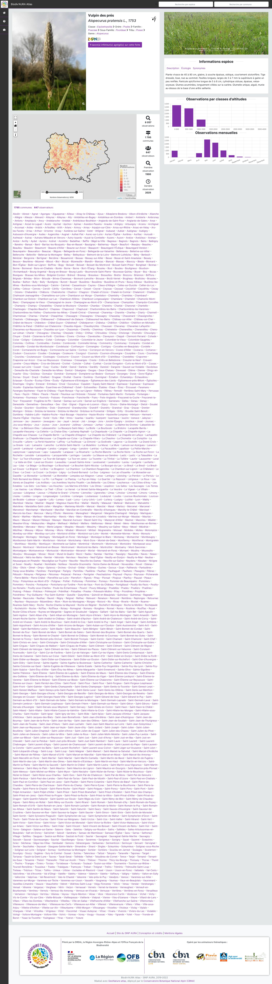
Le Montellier (61, 475)
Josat (140, 421)
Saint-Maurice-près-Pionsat (142, 768)
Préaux (27, 591)
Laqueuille (55, 451)
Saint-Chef (149, 639)
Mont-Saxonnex (136, 547)
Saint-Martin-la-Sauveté (45, 764)
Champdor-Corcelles (147, 302)
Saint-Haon (121, 707)
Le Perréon (135, 475)
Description (173, 68)
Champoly (20, 305)
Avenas (152, 237)
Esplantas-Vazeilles (33, 387)
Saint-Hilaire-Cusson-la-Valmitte (61, 710)
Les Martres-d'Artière (76, 485)
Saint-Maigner (76, 751)
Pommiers (144, 581)
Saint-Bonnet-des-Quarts (130, 632)
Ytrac (60, 917)
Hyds (54, 417)
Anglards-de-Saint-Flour (111, 220)
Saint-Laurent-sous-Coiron (96, 747)
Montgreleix (152, 540)
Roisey (64, 608)
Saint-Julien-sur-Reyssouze (48, 737)
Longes (37, 496)
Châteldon (40, 322)
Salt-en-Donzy (34, 832)
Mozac (42, 554)
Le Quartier (104, 479)
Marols (62, 516)
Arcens (142, 224)
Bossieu (101, 268)
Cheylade (68, 332)
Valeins (72, 873)
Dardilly (94, 366)
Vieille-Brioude (53, 897)
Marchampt (32, 509)
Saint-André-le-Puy (98, 622)
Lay (15, 465)
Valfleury (114, 873)
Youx (137, 914)
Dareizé (104, 366)
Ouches (102, 567)
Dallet (64, 366)
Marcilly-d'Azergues (104, 509)
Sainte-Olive (124, 669)
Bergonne (29, 258)
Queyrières (83, 594)
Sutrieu (77, 853)
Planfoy (128, 577)
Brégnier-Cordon (56, 275)
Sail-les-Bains (117, 611)
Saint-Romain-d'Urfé (24, 805)
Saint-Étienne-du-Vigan (93, 676)
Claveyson (108, 336)
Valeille (62, 873)
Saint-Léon (149, 747)
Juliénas (76, 424)
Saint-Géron (126, 703)
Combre (56, 343)
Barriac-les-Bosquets (53, 244)
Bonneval (27, 268)
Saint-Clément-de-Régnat (138, 645)
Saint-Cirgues (20, 645)
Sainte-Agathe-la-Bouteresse (75, 662)
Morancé (81, 550)
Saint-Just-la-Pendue (36, 741)
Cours (141, 353)
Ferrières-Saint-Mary (135, 390)
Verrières (116, 890)
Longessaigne (50, 496)
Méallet (152, 519)
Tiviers (39, 863)
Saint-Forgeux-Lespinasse (138, 683)
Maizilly (95, 502)
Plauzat (138, 577)
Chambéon (100, 295)
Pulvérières (19, 594)
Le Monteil (45, 475)
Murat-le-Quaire (65, 554)
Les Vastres (21, 489)
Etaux (112, 387)
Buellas (16, 281)
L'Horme (74, 492)
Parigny (67, 571)
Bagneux (112, 241)
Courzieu (19, 356)
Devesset (121, 370)
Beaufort (124, 244)
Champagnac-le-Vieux (33, 302)
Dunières (88, 377)
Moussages (30, 554)
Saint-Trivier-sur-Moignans (64, 819)
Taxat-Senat (65, 856)
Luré (99, 499)
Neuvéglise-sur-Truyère (54, 560)
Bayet (114, 244)
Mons (136, 533)
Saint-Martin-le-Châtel (73, 764)
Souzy (28, 853)
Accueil (111, 933)
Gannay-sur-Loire (73, 400)
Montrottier (106, 547)
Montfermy (124, 540)
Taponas (135, 853)
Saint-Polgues (94, 788)
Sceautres (147, 839)
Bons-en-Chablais (43, 268)
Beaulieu (146, 244)
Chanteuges (19, 309)
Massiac (135, 516)
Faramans (144, 387)
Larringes (75, 455)
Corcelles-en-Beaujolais (126, 346)
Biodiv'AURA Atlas (21, 4)
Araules (108, 224)
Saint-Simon (102, 812)
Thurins (18, 863)
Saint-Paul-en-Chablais (142, 778)
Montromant (68, 547)
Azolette (63, 241)
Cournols (93, 353)
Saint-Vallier (116, 819)
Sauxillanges (68, 839)
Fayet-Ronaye (65, 390)
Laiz (27, 445)
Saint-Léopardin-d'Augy (25, 751)
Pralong (17, 591)
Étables (103, 387)
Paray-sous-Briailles (23, 571)
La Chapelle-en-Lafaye (131, 434)
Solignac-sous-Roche (147, 846)
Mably (146, 499)
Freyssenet (26, 400)
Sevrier (16, 846)
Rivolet (134, 601)
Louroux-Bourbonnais (135, 496)
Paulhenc (127, 571)
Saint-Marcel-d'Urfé (53, 754)
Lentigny (110, 475)
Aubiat (120, 230)
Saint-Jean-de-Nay (61, 720)
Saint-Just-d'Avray (101, 737)
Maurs (16, 519)
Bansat (28, 244)
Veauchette (52, 883)
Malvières (18, 506)
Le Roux (145, 479)
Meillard (74, 523)
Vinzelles (112, 907)
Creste (92, 360)
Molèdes (128, 530)
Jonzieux (129, 421)
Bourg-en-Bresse (58, 271)
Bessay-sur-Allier (94, 258)
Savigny (116, 839)
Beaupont (93, 247)
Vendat (135, 883)
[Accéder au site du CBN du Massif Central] (181, 956)
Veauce (39, 883)
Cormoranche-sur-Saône (63, 349)
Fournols (44, 397)
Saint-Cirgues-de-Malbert (44, 645)
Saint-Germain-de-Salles (53, 700)
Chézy (79, 332)
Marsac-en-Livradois (95, 516)
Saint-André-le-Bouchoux (48, 622)
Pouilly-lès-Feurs (139, 584)
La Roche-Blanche (101, 451)
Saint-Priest (63, 792)
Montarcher (133, 537)
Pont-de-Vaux (85, 584)
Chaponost (68, 309)
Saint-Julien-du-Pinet (142, 730)
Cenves (36, 288)
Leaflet (119, 198)
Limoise (121, 492)
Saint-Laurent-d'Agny (39, 744)
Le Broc (44, 468)
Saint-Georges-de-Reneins (130, 693)
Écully (56, 380)
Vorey (81, 914)
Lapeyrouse (19, 451)
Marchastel (46, 509)
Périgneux (41, 574)
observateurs (43, 207)
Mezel (133, 526)
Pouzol (83, 588)
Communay (120, 343)
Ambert (129, 217)
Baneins (19, 244)
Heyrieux (36, 417)
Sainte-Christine (143, 662)
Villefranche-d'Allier (100, 900)
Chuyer (17, 336)
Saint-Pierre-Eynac (94, 785)
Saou (127, 832)
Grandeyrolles (79, 407)
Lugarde (42, 499)
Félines (108, 390)
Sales (68, 829)
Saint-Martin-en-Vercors (133, 761)
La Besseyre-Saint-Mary (71, 428)
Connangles (92, 346)
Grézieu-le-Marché (68, 411)
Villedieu (65, 900)
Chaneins (107, 305)
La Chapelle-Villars (90, 438)
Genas (134, 400)
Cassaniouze (79, 285)
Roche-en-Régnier (87, 605)
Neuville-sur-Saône (113, 560)
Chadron (72, 292)
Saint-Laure (114, 741)
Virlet (61, 911)
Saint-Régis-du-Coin (89, 798)
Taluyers (111, 853)
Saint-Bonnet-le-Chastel (46, 635)
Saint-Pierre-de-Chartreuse (40, 785)
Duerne (77, 377)
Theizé (40, 860)
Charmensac (19, 315)
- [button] (15, 129)
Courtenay (152, 353)
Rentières (126, 598)
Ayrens (43, 241)
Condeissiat (62, 346)
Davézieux (152, 366)
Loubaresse (91, 496)
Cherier (30, 332)
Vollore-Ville (50, 914)
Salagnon (26, 829)
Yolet (129, 914)
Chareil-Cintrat (78, 312)
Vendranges (147, 883)
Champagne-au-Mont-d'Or (88, 302)
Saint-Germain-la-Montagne (83, 700)
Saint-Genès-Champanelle (58, 686)
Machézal (18, 502)
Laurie (133, 458)
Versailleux (152, 890)
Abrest (25, 213)
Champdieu (127, 302)
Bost (110, 268)
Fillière (35, 394)
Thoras (145, 860)
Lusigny (118, 499)
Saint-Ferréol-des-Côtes (48, 683)
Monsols (145, 533)
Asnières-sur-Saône (74, 230)
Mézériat (143, 526)
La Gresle (18, 445)
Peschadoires (103, 574)
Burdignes (52, 281)
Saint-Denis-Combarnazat (130, 652)
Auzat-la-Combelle (94, 237)
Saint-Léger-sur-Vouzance (127, 747)
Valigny (125, 873)
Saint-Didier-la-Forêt (146, 656)
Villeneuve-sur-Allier (84, 904)
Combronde (69, 343)
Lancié (16, 448)
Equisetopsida (104, 26)
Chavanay (119, 326)
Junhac (99, 424)
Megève (51, 523)
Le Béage (32, 465)
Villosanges (99, 907)
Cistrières (59, 336)
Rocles (32, 608)
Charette (119, 312)
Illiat (62, 417)
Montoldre (125, 543)
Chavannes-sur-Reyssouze (27, 329)
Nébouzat (18, 557)
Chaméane (116, 298)
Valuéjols (113, 877)
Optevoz (50, 567)
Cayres (92, 285)
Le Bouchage (46, 465)
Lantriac (94, 448)
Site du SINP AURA (127, 933)
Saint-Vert (146, 819)
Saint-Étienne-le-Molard (37, 679)
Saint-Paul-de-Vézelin (93, 778)
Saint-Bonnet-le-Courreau (104, 635)
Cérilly (55, 288)
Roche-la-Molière (133, 605)
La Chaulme (108, 438)
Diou (25, 373)
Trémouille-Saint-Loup (137, 866)
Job (83, 421)
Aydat (34, 241)
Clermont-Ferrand (136, 336)
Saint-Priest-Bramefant (84, 792)
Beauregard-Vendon (136, 247)
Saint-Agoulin (145, 611)
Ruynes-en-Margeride (49, 611)
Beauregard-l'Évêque (112, 247)
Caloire (55, 285)
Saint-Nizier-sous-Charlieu (46, 775)
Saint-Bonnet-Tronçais (76, 639)
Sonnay (52, 849)
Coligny (25, 339)
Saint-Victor (19, 822)
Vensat (16, 887)
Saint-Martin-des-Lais (24, 761)
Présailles (76, 591)
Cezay (154, 288)
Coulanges (54, 353)
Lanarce (151, 445)
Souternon (150, 849)
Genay (143, 400)
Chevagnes (43, 332)
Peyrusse (139, 574)
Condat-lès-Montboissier (40, 346)
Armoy (77, 227)
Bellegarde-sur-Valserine (101, 251)
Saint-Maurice (57, 768)
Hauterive (81, 414)
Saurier (89, 836)
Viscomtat (71, 911)
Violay (134, 907)
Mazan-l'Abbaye (41, 519)
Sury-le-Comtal (53, 853)
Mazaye (56, 519)
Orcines (62, 567)
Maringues (145, 513)
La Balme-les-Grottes (126, 424)
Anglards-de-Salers (137, 220)
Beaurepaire (19, 251)
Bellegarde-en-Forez (75, 251)
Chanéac (95, 305)
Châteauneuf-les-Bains (98, 319)
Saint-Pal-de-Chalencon (89, 775)
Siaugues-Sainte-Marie (60, 846)
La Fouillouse (74, 441)
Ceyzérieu (143, 288)
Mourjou (17, 554)
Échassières (141, 377)
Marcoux (38, 513)
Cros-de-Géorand (50, 363)
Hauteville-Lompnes (117, 414)
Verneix (92, 887)
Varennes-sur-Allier (141, 877)
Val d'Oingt (50, 873)
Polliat (66, 581)
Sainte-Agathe (50, 662)
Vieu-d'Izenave (120, 897)
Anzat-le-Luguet (33, 224)
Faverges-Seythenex (24, 390)
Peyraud (117, 574)
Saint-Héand (19, 710)
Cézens (19, 292)
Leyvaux (17, 492)
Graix (52, 407)
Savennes (91, 839)
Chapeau (55, 309)
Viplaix (143, 907)
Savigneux (104, 839)
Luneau (60, 499)
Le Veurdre (116, 489)
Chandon (83, 305)
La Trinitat (109, 458)
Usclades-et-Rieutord (83, 870)
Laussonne (145, 458)
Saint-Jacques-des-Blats (39, 717)
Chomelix (137, 332)
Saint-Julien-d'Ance (62, 730)
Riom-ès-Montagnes (73, 601)
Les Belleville (93, 482)
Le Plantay (70, 479)
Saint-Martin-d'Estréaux (80, 761)
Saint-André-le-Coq (74, 622)
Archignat (153, 224)
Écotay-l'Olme (42, 380)
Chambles (127, 295)
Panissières (145, 567)
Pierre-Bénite (21, 577)
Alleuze (28, 217)
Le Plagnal (56, 479)
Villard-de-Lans (148, 897)
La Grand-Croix (147, 441)
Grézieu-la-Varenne (45, 411)
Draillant (45, 377)
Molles (139, 530)
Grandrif (93, 407)
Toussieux (40, 866)
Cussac (153, 363)
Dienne (141, 370)
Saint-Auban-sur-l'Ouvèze (100, 625)
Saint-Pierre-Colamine (92, 781)
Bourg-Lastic (76, 271)
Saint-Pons (126, 788)
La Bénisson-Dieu (30, 428)
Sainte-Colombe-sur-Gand (27, 666)
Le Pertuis (148, 475)
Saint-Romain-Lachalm (77, 805)
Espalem (85, 383)
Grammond (64, 407)
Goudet (154, 404)
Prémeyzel (50, 591)
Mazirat (129, 519)
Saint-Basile (56, 628)
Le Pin (45, 479)
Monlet (104, 533)
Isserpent (101, 417)
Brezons (127, 275)
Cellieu (16, 288)
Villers (129, 904)
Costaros (138, 349)
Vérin (61, 887)
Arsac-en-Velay (141, 227)
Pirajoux (116, 577)
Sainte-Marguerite (85, 669)
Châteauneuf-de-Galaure (70, 319)
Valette (104, 873)
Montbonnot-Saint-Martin (26, 540)
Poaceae (92, 30)
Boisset (70, 264)
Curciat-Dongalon (113, 363)
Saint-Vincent (73, 826)
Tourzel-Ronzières (22, 866)
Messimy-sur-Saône (109, 526)
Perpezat (66, 574)
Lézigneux (29, 492)
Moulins (135, 550)
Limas (111, 492)
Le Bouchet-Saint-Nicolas (85, 465)
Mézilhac (17, 530)
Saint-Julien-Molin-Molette (105, 734)
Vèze (100, 894)
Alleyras (61, 217)
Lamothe (49, 445)
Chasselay (114, 315)
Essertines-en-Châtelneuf (59, 387)
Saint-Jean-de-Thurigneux (143, 720)
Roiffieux (53, 608)
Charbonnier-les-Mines (55, 312)
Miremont (81, 530)
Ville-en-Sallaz (79, 900)
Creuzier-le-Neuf (132, 360)
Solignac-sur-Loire (24, 849)
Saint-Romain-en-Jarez (49, 805)
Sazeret (135, 839)
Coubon (17, 353)
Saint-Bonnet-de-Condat (129, 628)
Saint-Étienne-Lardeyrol (121, 676)
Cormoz (83, 349)
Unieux (56, 870)
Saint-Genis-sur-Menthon (139, 690)
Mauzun (26, 519)
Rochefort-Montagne (110, 605)
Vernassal (80, 887)
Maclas (29, 502)
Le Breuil (128, 465)
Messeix (80, 526)
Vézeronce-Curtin (114, 894)
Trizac (38, 870)
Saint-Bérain (106, 628)
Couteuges (49, 356)
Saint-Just (70, 737)
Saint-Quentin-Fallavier (35, 798)
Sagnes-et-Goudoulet (75, 611)
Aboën (16, 213)
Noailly (28, 564)
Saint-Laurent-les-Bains (38, 747)
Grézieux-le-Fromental (92, 411)
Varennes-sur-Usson (71, 880)
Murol (79, 554)
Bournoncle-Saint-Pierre (98, 271)
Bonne (16, 268)
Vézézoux (132, 894)
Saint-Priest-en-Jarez (24, 795)
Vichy (152, 894)
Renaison (103, 598)
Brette (117, 275)
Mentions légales (173, 933)
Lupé (68, 499)
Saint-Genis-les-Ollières (110, 690)
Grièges (111, 411)
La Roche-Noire (122, 451)
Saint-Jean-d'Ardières (94, 717)
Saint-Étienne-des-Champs (123, 673)
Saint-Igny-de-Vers (65, 713)
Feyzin (26, 394)
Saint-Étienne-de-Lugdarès (63, 673)
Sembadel (57, 843)
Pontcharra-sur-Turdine (63, 584)
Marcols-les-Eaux (22, 513)
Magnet (50, 502)
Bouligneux (131, 268)
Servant (139, 843)
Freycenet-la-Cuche (128, 397)
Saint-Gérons (143, 703)
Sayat (126, 839)
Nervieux (71, 557)
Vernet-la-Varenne (108, 887)
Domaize (47, 373)
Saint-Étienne (40, 673)
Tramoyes (76, 866)
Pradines (146, 588)
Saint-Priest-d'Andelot (110, 792)
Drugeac (56, 377)
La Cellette (42, 431)
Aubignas (132, 230)
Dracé (35, 377)
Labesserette (49, 428)
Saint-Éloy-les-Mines (62, 669)
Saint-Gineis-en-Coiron (100, 707)
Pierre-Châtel (38, 577)
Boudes (119, 268)
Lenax (100, 475)
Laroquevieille (59, 455)
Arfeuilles (50, 227)
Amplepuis (30, 220)
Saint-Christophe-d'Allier (73, 642)
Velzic (117, 883)
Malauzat (106, 502)
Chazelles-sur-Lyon (54, 329)
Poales (126, 26)
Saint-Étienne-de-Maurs (93, 673)
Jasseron (36, 421)
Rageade (148, 594)
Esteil (78, 387)
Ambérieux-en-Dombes (110, 217)
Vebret (63, 883)
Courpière (130, 353)
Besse (109, 258)
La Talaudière (145, 455)
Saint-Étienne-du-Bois (67, 676)
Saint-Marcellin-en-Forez (26, 758)
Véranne (27, 887)
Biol (58, 261)
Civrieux (80, 336)
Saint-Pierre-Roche (60, 788)
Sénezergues (83, 843)
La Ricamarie (83, 451)
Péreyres (28, 574)
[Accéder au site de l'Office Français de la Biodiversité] (127, 957)
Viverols (122, 911)
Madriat (39, 502)
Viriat (28, 911)
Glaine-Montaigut (129, 404)
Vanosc (125, 877)
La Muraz (103, 445)
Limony (153, 492)
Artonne (48, 230)
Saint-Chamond (133, 639)
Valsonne (81, 877)
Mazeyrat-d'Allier (114, 519)
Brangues (18, 275)
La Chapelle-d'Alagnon (74, 434)
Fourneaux (31, 397)
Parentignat (54, 571)
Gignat (72, 404)
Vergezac (39, 887)
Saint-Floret (69, 683)
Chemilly (85, 329)
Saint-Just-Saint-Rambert (92, 741)
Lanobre (83, 448)
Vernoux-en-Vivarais (86, 890)
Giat (64, 404)
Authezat (18, 237)
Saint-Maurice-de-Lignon (80, 768)
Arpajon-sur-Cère (101, 227)
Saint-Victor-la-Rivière (99, 822)
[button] (15, 126)
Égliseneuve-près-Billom (131, 380)
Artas (29, 230)
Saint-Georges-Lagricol (80, 696)
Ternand (141, 856)
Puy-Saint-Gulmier (54, 594)
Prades (125, 588)
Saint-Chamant (114, 639)
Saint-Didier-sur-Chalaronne (56, 659)
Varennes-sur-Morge (24, 880)
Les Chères (109, 482)
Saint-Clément (96, 645)
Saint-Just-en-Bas (123, 737)
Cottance (151, 349)
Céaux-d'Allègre (106, 285)
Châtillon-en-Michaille (143, 322)
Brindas (28, 278)
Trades (51, 866)
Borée (59, 268)
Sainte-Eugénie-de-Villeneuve (59, 666)
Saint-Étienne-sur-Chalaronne (96, 679)
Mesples (69, 526)
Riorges (91, 601)
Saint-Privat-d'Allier (124, 795)
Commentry (105, 343)
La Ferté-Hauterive (45, 441)
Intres (70, 417)
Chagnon (84, 292)
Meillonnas (97, 523)
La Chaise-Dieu (59, 431)
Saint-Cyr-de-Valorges (78, 652)
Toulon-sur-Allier (103, 863)
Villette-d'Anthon (30, 907)
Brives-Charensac (62, 278)
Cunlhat (97, 363)
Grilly (120, 411)
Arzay (58, 230)
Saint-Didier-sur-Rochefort (115, 659)
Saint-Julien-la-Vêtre (53, 734)
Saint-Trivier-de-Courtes (35, 819)
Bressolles (106, 275)
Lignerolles (100, 492)
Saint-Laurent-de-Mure (100, 744)
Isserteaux (113, 417)
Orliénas (91, 567)
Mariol (16, 516)
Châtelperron (86, 322)
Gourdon (29, 407)
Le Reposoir (119, 479)
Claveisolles (94, 336)
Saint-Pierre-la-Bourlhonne (121, 785)
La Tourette (95, 458)
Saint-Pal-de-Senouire (139, 775)
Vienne (106, 897)
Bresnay (81, 275)
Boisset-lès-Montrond (98, 264)
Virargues (18, 911)
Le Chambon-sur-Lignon (124, 468)
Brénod (71, 275)
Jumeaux (88, 424)
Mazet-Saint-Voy (93, 519)
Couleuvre (67, 353)
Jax (59, 421)
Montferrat (138, 540)
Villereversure (116, 904)
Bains (143, 241)
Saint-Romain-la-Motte (103, 805)
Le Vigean (129, 489)
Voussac (100, 914)
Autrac (28, 237)
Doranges (122, 373)
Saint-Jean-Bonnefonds (67, 717)
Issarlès (90, 417)
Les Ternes (152, 485)
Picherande (152, 574)
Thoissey (134, 860)
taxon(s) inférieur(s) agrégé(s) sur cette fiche (115, 44)
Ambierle (140, 217)
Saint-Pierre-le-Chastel (35, 788)
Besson (17, 261)
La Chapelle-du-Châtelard (102, 434)
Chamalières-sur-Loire (53, 295)
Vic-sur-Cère (36, 897)
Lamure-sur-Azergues (133, 445)
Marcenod (18, 509)
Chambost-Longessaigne (95, 298)
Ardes (30, 227)
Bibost (49, 261)
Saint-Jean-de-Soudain (114, 720)
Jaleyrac (146, 417)
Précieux (37, 591)
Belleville (31, 254)
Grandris (105, 407)
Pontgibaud (122, 584)
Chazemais (72, 329)
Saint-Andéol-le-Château (51, 618)
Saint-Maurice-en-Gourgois (110, 768)
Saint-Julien (127, 727)
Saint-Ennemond (106, 669)
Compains (134, 343)
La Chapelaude (99, 431)
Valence (82, 873)
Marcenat (132, 506)
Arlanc (68, 227)
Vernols (44, 890)
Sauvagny (144, 836)
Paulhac (101, 571)
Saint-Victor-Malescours (126, 822)
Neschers (83, 557)
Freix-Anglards (108, 397)
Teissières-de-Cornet (106, 856)
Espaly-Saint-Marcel (103, 383)
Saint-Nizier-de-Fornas (102, 771)
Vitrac (102, 911)
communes (23, 207)
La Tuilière (122, 458)
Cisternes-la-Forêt (42, 336)
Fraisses (55, 397)
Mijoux (39, 530)
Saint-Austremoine (126, 625)
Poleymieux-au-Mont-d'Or (35, 581)
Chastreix (18, 319)
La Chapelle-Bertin (49, 434)
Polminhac (91, 581)
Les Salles (121, 485)
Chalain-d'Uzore (100, 292)
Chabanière (31, 292)
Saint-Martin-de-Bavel (112, 758)
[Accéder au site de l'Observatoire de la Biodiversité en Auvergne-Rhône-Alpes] (40, 955)
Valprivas (32, 877)
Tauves (52, 856)
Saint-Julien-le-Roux (78, 734)
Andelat (66, 220)
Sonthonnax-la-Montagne (72, 849)
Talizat (100, 853)
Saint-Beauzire (72, 628)
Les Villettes (35, 489)
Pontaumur (42, 584)
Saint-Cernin (97, 639)
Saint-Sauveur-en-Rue (37, 812)
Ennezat (40, 383)
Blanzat (110, 261)
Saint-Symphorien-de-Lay (72, 815)
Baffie (86, 241)
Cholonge (124, 332)
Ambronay (153, 217)
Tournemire (120, 863)
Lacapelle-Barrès (137, 428)
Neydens (130, 560)
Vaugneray (101, 880)
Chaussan (106, 326)
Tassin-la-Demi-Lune (35, 856)
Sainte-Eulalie (84, 666)
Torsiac (50, 863)
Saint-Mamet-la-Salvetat (117, 751)
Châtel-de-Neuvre (22, 322)
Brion (37, 278)
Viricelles (38, 911)
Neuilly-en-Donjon (115, 557)
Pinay (97, 577)
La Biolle (90, 428)
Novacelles (127, 564)
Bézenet (39, 261)
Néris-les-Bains (34, 557)
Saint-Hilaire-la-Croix (92, 710)
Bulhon (26, 281)
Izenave (135, 417)
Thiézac (91, 860)
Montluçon (44, 543)
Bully (35, 281)
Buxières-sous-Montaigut (35, 285)
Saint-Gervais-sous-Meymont (52, 707)
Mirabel (70, 530)
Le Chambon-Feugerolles (95, 468)
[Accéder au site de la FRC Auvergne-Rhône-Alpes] (255, 956)
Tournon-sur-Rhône (138, 863)
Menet (117, 523)
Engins (30, 383)
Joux (36, 424)
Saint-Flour (84, 683)
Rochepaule (151, 605)
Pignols (88, 577)
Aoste (48, 224)
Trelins (108, 866)
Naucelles (133, 554)
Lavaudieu (60, 462)
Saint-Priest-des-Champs (138, 792)
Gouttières (41, 407)
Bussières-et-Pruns (114, 281)
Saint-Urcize (87, 819)
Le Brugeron (57, 468)
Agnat (35, 213)
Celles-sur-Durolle (127, 285)
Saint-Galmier (34, 686)
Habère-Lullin (32, 414)
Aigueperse (58, 213)
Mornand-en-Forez (107, 550)
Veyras (65, 894)
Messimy (91, 526)
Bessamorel (67, 258)
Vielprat (96, 897)
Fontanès (130, 394)
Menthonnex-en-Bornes (143, 523)
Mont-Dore (89, 540)
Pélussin (17, 574)
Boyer (137, 271)
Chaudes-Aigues (72, 326)
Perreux (77, 574)
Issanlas (79, 417)
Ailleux (70, 213)
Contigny (106, 346)
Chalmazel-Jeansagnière (26, 295)
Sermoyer (127, 843)
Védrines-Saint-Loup (81, 883)
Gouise (18, 407)
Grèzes (28, 411)
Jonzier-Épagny (114, 421)
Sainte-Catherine (103, 662)
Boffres (52, 264)
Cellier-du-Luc (146, 285)
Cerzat (77, 288)
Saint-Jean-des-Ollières (86, 720)
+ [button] (15, 122)
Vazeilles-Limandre (23, 883)
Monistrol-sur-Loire (88, 533)
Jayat (66, 421)
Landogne (40, 448)
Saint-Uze (102, 819)
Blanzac (99, 261)
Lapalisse (124, 448)
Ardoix (38, 227)
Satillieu (27, 836)
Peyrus (128, 574)
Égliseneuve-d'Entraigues (74, 380)
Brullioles (140, 278)
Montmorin (97, 543)
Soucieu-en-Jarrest (120, 849)
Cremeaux (66, 360)
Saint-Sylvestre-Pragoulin (42, 815)
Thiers (81, 860)
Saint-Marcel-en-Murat (108, 754)
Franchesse (68, 397)
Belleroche (18, 254)
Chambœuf (141, 295)
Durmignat (101, 377)
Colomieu (18, 343)
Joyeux (46, 424)
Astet (90, 230)
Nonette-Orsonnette (80, 564)
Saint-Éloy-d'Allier (39, 669)
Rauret (50, 598)
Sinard (92, 846)
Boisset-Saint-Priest (123, 264)
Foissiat (92, 394)
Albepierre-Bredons (116, 213)
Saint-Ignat (47, 713)
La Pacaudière (108, 448)
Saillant (104, 611)
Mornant (124, 550)
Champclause (112, 302)
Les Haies (41, 485)
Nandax (98, 554)
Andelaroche (53, 220)
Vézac (92, 894)
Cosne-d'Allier (123, 349)
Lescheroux (123, 482)
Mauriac (146, 516)
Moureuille (147, 550)
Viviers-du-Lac (136, 911)
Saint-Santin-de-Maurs (39, 809)
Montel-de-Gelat (106, 540)
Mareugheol (82, 513)
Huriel (46, 417)
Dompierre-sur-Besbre (91, 373)
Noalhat (38, 564)
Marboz (121, 506)
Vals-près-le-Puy (98, 877)
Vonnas (72, 914)
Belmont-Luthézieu (121, 254)
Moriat (91, 550)
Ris (109, 601)
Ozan (121, 567)
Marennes (68, 513)
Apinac (77, 224)
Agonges (45, 213)
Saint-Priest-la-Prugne (50, 795)
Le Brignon (32, 468)
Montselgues (19, 550)
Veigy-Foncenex (102, 883)
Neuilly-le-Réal (135, 557)
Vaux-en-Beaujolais (130, 880)
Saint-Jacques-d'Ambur (118, 713)
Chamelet (130, 298)
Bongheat (141, 264)
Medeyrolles (37, 523)
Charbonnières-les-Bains (103, 309)
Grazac (135, 407)
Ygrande (119, 914)
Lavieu (125, 462)
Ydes (110, 914)
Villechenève (51, 900)
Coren (16, 349)
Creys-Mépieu (31, 363)
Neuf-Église (96, 557)
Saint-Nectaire (80, 771)
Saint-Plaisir (78, 788)
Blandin (89, 261)
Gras (126, 407)
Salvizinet (49, 832)
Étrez (121, 387)
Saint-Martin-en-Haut (106, 761)
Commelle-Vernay (87, 343)
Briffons (150, 275)
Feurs (17, 394)
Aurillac (138, 234)
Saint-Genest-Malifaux (25, 690)
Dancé (73, 366)
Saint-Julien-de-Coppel (87, 730)
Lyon (137, 499)
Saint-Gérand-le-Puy (133, 696)
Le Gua (94, 472)
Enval (62, 383)
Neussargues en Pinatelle (26, 560)
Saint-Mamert (94, 751)
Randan (17, 598)
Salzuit (60, 832)
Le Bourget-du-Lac (111, 465)
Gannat (57, 400)
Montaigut (82, 537)
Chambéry (113, 295)
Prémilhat (64, 591)
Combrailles (43, 343)
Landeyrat (27, 448)
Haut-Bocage (67, 414)
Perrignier (89, 574)
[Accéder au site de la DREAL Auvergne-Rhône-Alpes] (74, 957)
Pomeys (103, 581)
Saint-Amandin (141, 615)
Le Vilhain (142, 489)
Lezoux (41, 492)
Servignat (150, 843)
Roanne (145, 601)
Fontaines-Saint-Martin (110, 394)
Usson (109, 870)
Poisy (16, 581)
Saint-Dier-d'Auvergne (144, 659)
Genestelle (18, 404)
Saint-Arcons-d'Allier (44, 625)
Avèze (16, 241)
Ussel (100, 870)
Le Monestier (31, 475)
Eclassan (17, 380)
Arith (59, 227)
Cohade (152, 336)
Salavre (59, 829)
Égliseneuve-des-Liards (103, 380)
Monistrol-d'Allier (66, 533)
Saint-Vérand (132, 819)
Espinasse (122, 383)
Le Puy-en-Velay (87, 479)
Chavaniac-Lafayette (138, 326)
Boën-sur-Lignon (37, 264)
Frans (95, 397)
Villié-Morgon (83, 907)
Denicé (69, 370)
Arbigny (118, 224)
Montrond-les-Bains (87, 547)
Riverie (124, 601)
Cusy (46, 366)
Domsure (110, 373)
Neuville (73, 560)
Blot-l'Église (19, 264)
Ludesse (30, 499)
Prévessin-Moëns (103, 591)
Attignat (99, 230)
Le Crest (25, 472)
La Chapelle (116, 431)
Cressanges (81, 360)
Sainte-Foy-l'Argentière (106, 666)
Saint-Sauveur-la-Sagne (64, 812)
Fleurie (44, 394)
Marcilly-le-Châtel (127, 509)
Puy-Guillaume (34, 594)
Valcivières (18, 873)
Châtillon (112, 322)
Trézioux (28, 870)
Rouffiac (141, 608)
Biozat (65, 261)
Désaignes (80, 370)
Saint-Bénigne (90, 628)
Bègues (57, 251)
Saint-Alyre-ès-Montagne (117, 615)
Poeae (139, 30)
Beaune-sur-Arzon (76, 247)
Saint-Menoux (20, 771)
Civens (70, 336)
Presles (87, 591)
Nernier (48, 557)
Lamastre (37, 445)
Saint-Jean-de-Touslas (25, 724)
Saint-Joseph (112, 727)
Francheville (83, 397)
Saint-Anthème (148, 622)
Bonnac (153, 264)
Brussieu (151, 278)
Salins (111, 829)
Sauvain (17, 839)
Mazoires (140, 519)
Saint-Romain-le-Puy (129, 805)
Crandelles (128, 356)
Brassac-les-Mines (35, 275)
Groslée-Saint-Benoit (136, 411)
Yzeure (79, 917)
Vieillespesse (70, 897)
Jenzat (75, 421)
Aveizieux (140, 237)
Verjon (69, 887)
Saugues (37, 836)
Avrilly (25, 241)
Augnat (65, 234)
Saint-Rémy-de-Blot (113, 798)
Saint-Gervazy (78, 707)
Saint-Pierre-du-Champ (69, 785)
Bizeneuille (76, 261)
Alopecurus (102, 33)
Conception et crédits (151, 933)
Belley (67, 254)
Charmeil (152, 312)
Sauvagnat (101, 836)
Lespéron (109, 485)
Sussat (67, 853)
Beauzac (46, 251)
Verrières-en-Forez (134, 890)
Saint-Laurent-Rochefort (67, 747)
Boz (145, 271)
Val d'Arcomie (34, 873)
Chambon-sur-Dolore (24, 298)
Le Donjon (51, 472)
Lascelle (86, 455)
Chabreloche (58, 292)
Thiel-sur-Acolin (67, 860)
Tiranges (29, 863)
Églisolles (152, 380)
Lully (51, 499)
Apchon (67, 224)
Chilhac (89, 332)
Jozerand (65, 424)
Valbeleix (139, 870)
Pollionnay (77, 581)
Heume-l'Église (21, 417)
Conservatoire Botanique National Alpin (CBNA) (169, 980)
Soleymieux (127, 846)
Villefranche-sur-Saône (125, 900)
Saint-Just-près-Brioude (63, 741)
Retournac (152, 598)
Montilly (32, 543)
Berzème (53, 258)
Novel (139, 564)
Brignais (17, 278)
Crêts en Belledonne (109, 360)
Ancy (41, 220)
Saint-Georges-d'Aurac (43, 693)
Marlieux (37, 516)
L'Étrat (59, 489)
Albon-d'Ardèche (138, 213)
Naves (144, 554)
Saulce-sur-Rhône (54, 836)
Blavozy (131, 261)
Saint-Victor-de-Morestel (71, 822)
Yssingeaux (49, 917)
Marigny (133, 513)
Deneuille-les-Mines (52, 370)
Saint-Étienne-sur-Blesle (65, 679)
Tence (123, 856)
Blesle (141, 261)
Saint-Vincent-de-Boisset (96, 826)
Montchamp (74, 540)
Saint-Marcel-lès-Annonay (137, 754)
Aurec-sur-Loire (94, 234)
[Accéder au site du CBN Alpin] (156, 956)
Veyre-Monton (78, 894)
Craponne (141, 356)
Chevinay (56, 332)
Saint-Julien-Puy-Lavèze (135, 734)
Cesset (87, 288)
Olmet (32, 567)
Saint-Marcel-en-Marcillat (80, 754)
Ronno (120, 608)
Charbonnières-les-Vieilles (27, 312)
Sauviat (55, 839)
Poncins (30, 584)
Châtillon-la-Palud (22, 326)
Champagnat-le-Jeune (59, 302)
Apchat (57, 224)
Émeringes (18, 383)
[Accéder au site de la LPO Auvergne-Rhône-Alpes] (230, 956)
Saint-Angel (117, 622)
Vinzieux (123, 907)
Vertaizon (20, 894)
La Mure (114, 445)
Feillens (98, 390)
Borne (67, 268)
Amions (19, 220)
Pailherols (132, 567)
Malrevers (130, 502)
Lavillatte (148, 462)
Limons (143, 492)
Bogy (61, 264)
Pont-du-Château (104, 584)
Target (145, 853)
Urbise (66, 870)
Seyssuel (41, 846)
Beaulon (28, 247)
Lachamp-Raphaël (79, 431)
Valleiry (136, 873)
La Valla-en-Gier (23, 462)
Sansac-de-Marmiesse (91, 832)
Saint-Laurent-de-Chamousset (69, 744)
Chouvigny (150, 332)
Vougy (90, 914)
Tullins (47, 870)
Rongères (99, 608)
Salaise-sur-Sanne (43, 829)
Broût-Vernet (113, 278)
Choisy (113, 332)
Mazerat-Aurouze (72, 519)
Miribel (92, 530)
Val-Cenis (151, 870)
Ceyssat (118, 288)
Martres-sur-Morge (119, 516)
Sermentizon (112, 843)
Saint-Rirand (82, 802)
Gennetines (32, 404)
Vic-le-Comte (20, 897)
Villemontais (146, 900)
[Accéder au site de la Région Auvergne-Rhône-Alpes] (101, 957)
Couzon (75, 356)
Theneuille (51, 860)
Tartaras (17, 856)
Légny (62, 472)
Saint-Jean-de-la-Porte (36, 720)
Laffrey (61, 441)
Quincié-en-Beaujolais (103, 594)
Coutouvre (63, 356)
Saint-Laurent (130, 741)
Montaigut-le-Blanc (101, 537)
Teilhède (78, 856)
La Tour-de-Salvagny (54, 458)
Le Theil (49, 489)
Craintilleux (114, 356)
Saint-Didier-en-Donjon (120, 656)
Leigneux (105, 472)
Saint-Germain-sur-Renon (104, 703)
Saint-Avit (143, 625)
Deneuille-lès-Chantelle (27, 370)
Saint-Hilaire (35, 710)
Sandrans (71, 832)
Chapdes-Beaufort (38, 309)
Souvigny (18, 853)
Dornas (17, 377)
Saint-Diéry (19, 662)
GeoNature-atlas (117, 980)
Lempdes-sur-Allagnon (82, 475)
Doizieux (35, 373)
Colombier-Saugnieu (139, 339)
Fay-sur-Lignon (84, 390)
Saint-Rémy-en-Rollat (34, 802)
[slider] (46, 192)
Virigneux (51, 911)
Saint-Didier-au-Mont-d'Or (91, 656)
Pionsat (106, 577)
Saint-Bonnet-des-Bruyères (100, 632)
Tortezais (76, 863)
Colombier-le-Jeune (92, 339)
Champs (32, 305)
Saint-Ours (68, 775)
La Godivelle (104, 441)
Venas (125, 883)
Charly (141, 312)
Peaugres (139, 571)
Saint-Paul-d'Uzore (118, 778)
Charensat (93, 312)
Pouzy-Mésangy (98, 588)
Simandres (80, 846)
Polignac (56, 581)
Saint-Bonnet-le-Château (74, 635)
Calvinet (65, 285)
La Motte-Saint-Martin (68, 445)
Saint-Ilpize (98, 713)
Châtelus (100, 322)
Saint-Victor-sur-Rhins (38, 826)
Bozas (153, 271)
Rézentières (46, 601)
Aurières (127, 234)
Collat (49, 339)
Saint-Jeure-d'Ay (77, 727)
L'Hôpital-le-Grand (58, 492)
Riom (57, 601)
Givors (113, 404)
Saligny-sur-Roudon (95, 829)
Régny (60, 598)
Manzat (91, 506)
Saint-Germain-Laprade (113, 700)
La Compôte (140, 438)
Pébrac (150, 571)
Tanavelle (123, 853)
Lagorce (118, 441)
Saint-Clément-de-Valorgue (27, 649)
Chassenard (129, 315)
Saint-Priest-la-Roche (75, 795)
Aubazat (110, 230)
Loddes (26, 496)
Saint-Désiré (68, 656)
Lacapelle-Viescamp (23, 431)
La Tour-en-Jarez (77, 458)
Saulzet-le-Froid (74, 836)
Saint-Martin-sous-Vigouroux (126, 764)
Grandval (117, 407)
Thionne (102, 860)
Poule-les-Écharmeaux (65, 588)
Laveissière (114, 462)
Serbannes (98, 843)
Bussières (84, 281)
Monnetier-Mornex (120, 533)
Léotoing (122, 475)
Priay (117, 591)
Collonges (60, 339)
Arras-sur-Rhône (121, 227)
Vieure (133, 897)
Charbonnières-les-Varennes (134, 309)
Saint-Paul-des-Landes (43, 778)
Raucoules (28, 598)
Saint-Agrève (20, 615)
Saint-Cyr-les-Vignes (103, 652)
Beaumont (40, 247)
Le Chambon (73, 468)
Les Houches (56, 485)
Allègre (18, 217)
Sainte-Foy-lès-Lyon (132, 666)
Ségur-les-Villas (41, 843)
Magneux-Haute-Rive (68, 502)
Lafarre (28, 441)
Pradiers (135, 588)
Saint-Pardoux (20, 778)
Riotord (101, 601)
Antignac (17, 224)
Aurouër (148, 234)
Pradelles (114, 588)
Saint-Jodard (95, 727)
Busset (73, 281)
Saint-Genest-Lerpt (142, 686)
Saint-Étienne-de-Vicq (41, 676)
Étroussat (131, 387)
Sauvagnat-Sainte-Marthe (123, 836)
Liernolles (86, 492)
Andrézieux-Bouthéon (84, 220)
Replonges (139, 598)
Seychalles (28, 846)
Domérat (59, 373)
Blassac (120, 261)
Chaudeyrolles (91, 326)
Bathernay (103, 244)
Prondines (127, 591)
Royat (152, 608)
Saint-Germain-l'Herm (76, 703)
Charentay (106, 312)
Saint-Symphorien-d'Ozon (135, 815)
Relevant (90, 598)
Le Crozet (38, 472)
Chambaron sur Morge (80, 295)
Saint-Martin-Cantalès (86, 758)
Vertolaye (32, 894)
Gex (58, 404)
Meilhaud (62, 523)
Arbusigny (130, 224)
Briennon (139, 275)
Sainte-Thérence (21, 673)
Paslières (90, 571)
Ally (70, 217)
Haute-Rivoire (96, 414)
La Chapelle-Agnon (135, 431)
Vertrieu (44, 894)
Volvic (62, 914)
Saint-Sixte (117, 812)
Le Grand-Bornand (78, 472)
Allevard (39, 217)
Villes (137, 904)
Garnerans (114, 400)
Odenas (148, 564)
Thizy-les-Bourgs (118, 860)
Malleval (118, 502)
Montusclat (53, 550)
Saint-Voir (144, 826)
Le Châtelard (147, 468)
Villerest (102, 904)
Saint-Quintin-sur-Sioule (63, 798)
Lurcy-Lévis (88, 499)
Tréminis (118, 866)
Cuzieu (55, 366)
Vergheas (51, 887)
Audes (42, 234)
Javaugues (49, 421)
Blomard (150, 261)
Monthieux (20, 543)
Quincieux (122, 594)
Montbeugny (148, 537)
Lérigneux (133, 479)
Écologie (186, 68)
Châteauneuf (47, 319)
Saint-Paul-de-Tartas (68, 778)
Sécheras (26, 843)
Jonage (92, 421)
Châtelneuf (71, 322)
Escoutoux (73, 383)
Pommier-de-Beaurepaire (123, 581)
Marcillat (59, 509)
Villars (16, 900)
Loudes (117, 496)
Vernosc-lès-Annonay (61, 890)
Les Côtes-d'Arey (141, 482)
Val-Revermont (48, 877)
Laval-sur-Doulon (43, 462)
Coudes (42, 353)
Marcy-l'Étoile (53, 513)
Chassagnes (86, 315)
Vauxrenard (149, 880)
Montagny (31, 537)
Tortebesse (62, 863)
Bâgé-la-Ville (98, 241)
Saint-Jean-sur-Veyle (54, 727)
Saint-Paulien (71, 781)
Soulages (137, 849)
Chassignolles (145, 315)
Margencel (96, 513)
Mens (126, 523)
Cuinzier (77, 363)
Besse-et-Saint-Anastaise (127, 258)
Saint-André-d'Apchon (79, 618)
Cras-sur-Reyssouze (48, 360)
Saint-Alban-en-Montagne (63, 615)
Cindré (26, 336)
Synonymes (199, 68)
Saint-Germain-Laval (139, 700)
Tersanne (29, 860)
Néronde (59, 557)
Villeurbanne (66, 907)
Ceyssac (107, 288)
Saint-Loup (47, 751)
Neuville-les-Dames (90, 560)
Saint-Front (19, 686)
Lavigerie (136, 462)
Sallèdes (121, 829)
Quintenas (135, 594)
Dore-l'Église (145, 373)
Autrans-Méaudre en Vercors (49, 237)
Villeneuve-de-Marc (36, 904)
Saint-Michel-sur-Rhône (42, 771)
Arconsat (19, 227)
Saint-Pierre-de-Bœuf (118, 781)
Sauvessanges (41, 839)
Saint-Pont (139, 788)
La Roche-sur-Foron (143, 451)
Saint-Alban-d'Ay (38, 615)
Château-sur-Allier (122, 319)
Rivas (116, 601)
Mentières (18, 526)
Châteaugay (32, 319)
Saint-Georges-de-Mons (101, 693)
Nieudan (142, 560)
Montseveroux (36, 550)
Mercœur (31, 526)
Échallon (113, 377)
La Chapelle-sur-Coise (65, 438)
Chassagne (71, 315)
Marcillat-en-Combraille (79, 509)
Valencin (93, 873)
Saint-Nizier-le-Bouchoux (130, 771)
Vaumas (113, 880)
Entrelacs (52, 383)
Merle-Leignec (54, 526)
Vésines (55, 894)
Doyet (26, 377)
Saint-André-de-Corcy (136, 618)
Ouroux (112, 567)
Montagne (18, 537)
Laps (45, 451)
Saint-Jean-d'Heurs (49, 724)
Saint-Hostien (31, 713)
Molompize (151, 530)
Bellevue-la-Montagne (50, 254)
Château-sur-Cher (143, 319)
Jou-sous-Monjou (22, 424)
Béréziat (17, 258)
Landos (52, 448)
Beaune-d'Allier (56, 247)
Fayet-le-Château (46, 390)
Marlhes (26, 516)
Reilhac (80, 598)
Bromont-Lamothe (84, 278)
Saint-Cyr (32, 652)
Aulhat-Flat (77, 234)
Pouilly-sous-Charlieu (39, 588)
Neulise (149, 557)
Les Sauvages (136, 485)
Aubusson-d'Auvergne (24, 234)
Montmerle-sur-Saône (64, 543)
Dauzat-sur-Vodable (133, 366)
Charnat (44, 315)
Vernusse (105, 890)
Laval (156, 458)
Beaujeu (135, 244)
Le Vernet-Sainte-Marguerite (92, 489)
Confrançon (77, 346)
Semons (69, 843)
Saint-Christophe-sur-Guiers (139, 642)
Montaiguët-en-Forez (63, 537)
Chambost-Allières (69, 298)
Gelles (125, 400)
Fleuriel (54, 394)
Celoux (26, 288)
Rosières (130, 608)
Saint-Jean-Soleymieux (139, 724)
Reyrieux (19, 601)
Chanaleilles (45, 305)
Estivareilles (90, 387)
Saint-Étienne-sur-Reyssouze (129, 679)
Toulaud (87, 863)
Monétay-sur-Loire (45, 533)
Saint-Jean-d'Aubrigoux (121, 717)
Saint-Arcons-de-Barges (71, 625)
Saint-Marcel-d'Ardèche (145, 751)
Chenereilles (125, 329)
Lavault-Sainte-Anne (79, 462)
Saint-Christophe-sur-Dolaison (105, 642)
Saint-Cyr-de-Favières (51, 652)
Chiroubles (101, 332)
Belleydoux (79, 254)
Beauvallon (34, 251)
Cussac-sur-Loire (22, 366)
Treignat (97, 866)
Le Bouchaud (62, 465)
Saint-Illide (83, 713)
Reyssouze (32, 601)
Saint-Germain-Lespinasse (49, 703)
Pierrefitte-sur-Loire (58, 577)
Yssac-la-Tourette (31, 917)
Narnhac (109, 554)
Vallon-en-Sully (150, 873)
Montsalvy (120, 547)
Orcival (72, 567)
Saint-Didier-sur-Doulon (86, 659)
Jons (100, 421)
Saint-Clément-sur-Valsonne (116, 649)
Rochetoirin (21, 608)
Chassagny (101, 315)
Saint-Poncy (111, 788)
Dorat (133, 373)
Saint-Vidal (58, 826)
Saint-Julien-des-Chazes (115, 730)
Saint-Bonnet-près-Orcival (48, 639)
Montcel (61, 540)
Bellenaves (122, 251)
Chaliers (151, 292)
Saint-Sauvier (86, 812)
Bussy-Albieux (134, 281)
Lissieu (16, 496)
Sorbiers (102, 849)
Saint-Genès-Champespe (88, 686)
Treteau (17, 870)
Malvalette (143, 502)
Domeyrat (71, 373)
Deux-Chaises (106, 370)
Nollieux (62, 564)
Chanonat (130, 305)
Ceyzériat (131, 288)
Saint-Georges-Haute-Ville (51, 696)
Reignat (70, 598)
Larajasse (68, 451)
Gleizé (144, 404)
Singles (101, 846)
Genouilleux (47, 404)
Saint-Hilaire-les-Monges (119, 710)
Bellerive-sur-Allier (140, 251)
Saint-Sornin (19, 815)
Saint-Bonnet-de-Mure (44, 632)
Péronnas (54, 574)
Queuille (71, 594)
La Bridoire (120, 428)
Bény (136, 254)
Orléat (81, 567)
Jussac (109, 424)
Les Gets (29, 485)
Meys (125, 526)
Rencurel (114, 598)
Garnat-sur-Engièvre (95, 400)
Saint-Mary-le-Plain (37, 768)
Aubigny (143, 230)
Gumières (18, 414)
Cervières (66, 288)
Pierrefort (76, 577)
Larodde (29, 455)
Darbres (83, 366)
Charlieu (131, 312)
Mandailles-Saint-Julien (38, 506)
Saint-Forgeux (114, 683)
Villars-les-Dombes (32, 900)
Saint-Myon (64, 771)
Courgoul (81, 353)
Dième (131, 370)
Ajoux (100, 213)
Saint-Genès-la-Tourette (117, 686)
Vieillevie (84, 897)
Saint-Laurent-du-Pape (127, 744)
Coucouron (30, 353)
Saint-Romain (98, 802)
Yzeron (69, 917)
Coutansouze (34, 356)
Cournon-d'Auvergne (111, 353)
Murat (51, 554)
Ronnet (110, 608)
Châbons (44, 292)
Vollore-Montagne (32, 914)
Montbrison (49, 540)
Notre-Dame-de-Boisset (106, 564)
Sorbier (92, 849)
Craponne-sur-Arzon (24, 360)
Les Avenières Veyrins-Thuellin (68, 482)
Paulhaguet (114, 571)
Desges (92, 370)
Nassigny (121, 554)
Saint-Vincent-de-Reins (124, 826)
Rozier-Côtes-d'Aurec (24, 611)
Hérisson (135, 414)
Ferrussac (154, 390)
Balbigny (153, 241)
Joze (54, 424)
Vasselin (89, 880)
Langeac (63, 448)
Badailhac (75, 241)
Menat (108, 523)
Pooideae (121, 30)
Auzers (110, 237)
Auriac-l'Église (112, 234)
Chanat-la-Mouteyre (65, 305)
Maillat (85, 502)
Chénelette (111, 329)
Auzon (120, 237)
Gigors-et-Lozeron (89, 404)
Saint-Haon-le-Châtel (141, 707)
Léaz (21, 465)
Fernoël (118, 390)
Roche (40, 605)
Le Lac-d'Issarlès (121, 472)
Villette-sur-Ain (50, 907)
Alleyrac (50, 217)
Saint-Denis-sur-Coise (47, 656)
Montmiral (83, 543)
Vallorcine (20, 877)
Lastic (123, 455)
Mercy (41, 526)
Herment (146, 414)
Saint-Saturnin (60, 809)
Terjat (132, 856)
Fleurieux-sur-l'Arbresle (73, 394)
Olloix (23, 567)
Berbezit (145, 254)
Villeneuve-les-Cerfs (60, 904)
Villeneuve (18, 904)
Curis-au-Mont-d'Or (135, 363)
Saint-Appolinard (22, 625)
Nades (88, 554)
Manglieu (57, 506)
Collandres (37, 339)
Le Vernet (70, 489)
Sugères (38, 853)
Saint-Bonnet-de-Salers (71, 632)
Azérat (52, 241)
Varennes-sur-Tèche (47, 880)
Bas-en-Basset (74, 244)
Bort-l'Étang (87, 268)
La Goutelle (131, 441)
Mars (71, 516)
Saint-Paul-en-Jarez (51, 781)
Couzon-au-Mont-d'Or (94, 356)
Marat (111, 506)
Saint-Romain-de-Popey (143, 802)
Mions (60, 530)
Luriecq (108, 499)
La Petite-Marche (140, 448)
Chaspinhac (57, 315)
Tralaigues (62, 866)
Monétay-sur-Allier (23, 533)
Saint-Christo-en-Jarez (25, 642)
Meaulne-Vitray (21, 523)
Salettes (77, 829)
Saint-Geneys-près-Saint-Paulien (56, 690)
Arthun (38, 230)
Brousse (100, 278)
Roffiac (42, 608)
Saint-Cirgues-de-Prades (73, 645)
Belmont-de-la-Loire (98, 254)
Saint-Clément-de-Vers (57, 649)
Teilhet (89, 856)
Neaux (153, 554)
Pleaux (147, 577)
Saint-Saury (94, 809)
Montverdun (67, 550)
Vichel (143, 894)
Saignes (93, 611)
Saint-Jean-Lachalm (73, 724)
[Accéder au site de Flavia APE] (206, 956)
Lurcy (77, 499)
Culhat (87, 363)
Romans (87, 608)
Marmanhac (50, 516)
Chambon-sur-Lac (47, 298)
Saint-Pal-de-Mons (115, 775)
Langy (73, 448)
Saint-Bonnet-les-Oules (132, 635)
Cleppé (120, 336)
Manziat (101, 506)
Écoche (29, 380)
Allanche (154, 213)
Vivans (111, 911)
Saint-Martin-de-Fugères (140, 758)
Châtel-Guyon (55, 322)
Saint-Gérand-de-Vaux (107, 696)
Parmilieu (78, 571)
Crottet (66, 363)
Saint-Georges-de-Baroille (72, 693)
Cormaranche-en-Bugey (34, 349)
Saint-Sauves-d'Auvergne (116, 809)
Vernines (33, 890)
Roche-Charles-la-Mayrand (60, 605)
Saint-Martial (49, 758)
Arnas (86, 227)
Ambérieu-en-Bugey (85, 217)
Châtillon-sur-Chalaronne (48, 326)
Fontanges (142, 394)
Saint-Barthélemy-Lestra (34, 628)
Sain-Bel (131, 611)
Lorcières (65, 496)
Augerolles (53, 234)
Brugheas (128, 278)
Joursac (149, 421)
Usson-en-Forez (123, 870)
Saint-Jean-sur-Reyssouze (27, 727)
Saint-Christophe (49, 642)
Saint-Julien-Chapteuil (37, 730)
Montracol (28, 547)
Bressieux (93, 275)
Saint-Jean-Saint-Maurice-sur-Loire (105, 724)
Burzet (63, 281)
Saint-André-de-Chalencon (107, 618)
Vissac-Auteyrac (88, 911)
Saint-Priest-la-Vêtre (101, 795)
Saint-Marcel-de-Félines (27, 754)
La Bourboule (105, 428)
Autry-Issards (75, 237)
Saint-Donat (33, 662)
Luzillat (129, 499)
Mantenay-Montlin (74, 506)
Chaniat (118, 305)
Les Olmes (95, 485)
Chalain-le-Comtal (120, 292)
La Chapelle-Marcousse (38, 438)
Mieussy (29, 530)
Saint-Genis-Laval (86, 690)
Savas (80, 839)
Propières (140, 591)
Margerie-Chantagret (115, 513)
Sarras (135, 832)
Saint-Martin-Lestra (97, 764)
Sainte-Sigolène (141, 669)
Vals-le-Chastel (66, 877)
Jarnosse (18, 421)
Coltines (30, 343)
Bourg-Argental (38, 271)
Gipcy (104, 404)
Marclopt (144, 509)
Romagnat (75, 608)
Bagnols (123, 241)
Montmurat (111, 543)
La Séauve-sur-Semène (105, 455)
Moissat (117, 530)
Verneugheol (126, 887)
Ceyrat (97, 288)
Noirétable (50, 564)
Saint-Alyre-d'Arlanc (90, 615)
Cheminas (97, 329)
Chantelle (143, 305)
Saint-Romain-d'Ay (118, 802)
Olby (15, 567)
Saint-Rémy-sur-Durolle (60, 802)
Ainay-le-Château (85, 213)
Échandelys (126, 377)
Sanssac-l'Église (113, 832)
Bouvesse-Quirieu (122, 271)
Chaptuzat (82, 309)
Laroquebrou (43, 455)
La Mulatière (89, 445)
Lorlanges (78, 496)
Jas (27, 421)
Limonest (132, 492)
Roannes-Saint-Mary (24, 605)
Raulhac (41, 598)
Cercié (46, 288)
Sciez (16, 843)
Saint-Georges (20, 693)
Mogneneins (104, 530)
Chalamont (138, 292)
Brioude (46, 278)
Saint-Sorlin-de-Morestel (138, 812)
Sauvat (27, 839)
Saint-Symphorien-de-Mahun (103, 815)
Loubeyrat (105, 496)
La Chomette (124, 438)
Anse (152, 220)
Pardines (41, 571)
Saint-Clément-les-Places (85, 649)
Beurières (28, 261)
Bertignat (42, 258)
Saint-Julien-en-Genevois (26, 734)
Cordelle (145, 346)
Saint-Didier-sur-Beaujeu (26, 659)
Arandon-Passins (93, 224)
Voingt (16, 914)
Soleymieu (113, 846)
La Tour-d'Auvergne (30, 458)
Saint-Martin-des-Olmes (51, 761)
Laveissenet (99, 462)
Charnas (33, 315)
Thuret (154, 860)
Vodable (151, 911)
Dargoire (115, 366)
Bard (37, 244)
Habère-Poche (50, 414)
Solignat (41, 849)
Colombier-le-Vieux (115, 339)
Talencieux (89, 853)
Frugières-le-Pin (42, 400)
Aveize (129, 237)
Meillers (85, 523)
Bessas (79, 258)
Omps (41, 567)
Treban (87, 866)
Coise (16, 339)
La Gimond (89, 441)
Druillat (67, 377)
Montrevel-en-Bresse (48, 547)
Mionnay (49, 530)
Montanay (119, 537)
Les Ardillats (43, 482)
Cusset (37, 366)
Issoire (125, 417)
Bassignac (90, 244)
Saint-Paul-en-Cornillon (25, 781)
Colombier (73, 339)
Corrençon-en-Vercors (102, 349)
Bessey (147, 258)
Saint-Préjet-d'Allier (44, 792)
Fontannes (18, 397)
